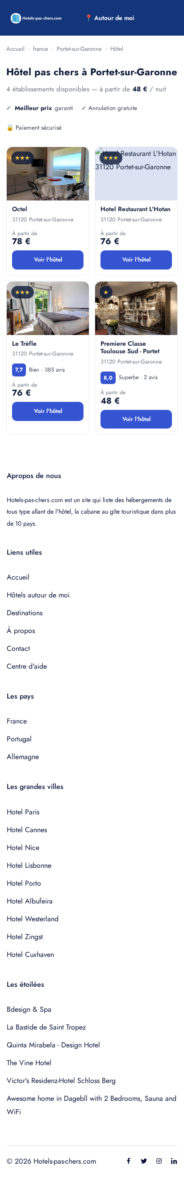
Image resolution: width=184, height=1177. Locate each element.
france (40, 49)
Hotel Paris (23, 812)
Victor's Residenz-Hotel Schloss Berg (61, 1080)
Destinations (24, 613)
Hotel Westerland (33, 919)
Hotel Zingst (25, 937)
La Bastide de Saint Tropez (46, 1027)
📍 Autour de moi (109, 17)
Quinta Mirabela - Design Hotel (53, 1045)
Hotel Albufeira (30, 901)
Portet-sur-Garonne (79, 49)
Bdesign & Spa (29, 1009)
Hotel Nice (23, 847)
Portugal (19, 739)
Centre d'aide (27, 666)
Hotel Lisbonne (29, 865)
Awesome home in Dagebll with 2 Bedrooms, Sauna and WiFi (91, 1105)
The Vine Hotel (29, 1063)
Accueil (15, 49)
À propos (21, 630)
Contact (18, 648)
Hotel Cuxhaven (30, 954)
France (17, 721)
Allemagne (23, 757)
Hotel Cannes (27, 830)
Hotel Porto (24, 883)
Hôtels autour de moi (38, 595)
